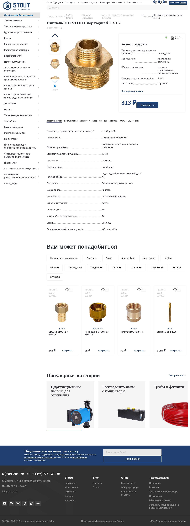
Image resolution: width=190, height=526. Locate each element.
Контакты (137, 3)
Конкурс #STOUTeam (121, 3)
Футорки (177, 267)
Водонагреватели (13, 56)
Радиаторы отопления (16, 44)
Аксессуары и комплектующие (20, 168)
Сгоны (109, 258)
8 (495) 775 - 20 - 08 (47, 474)
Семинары (105, 3)
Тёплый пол (10, 121)
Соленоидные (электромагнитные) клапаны (19, 176)
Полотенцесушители (14, 61)
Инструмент (10, 162)
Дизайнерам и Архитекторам (18, 15)
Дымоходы (10, 103)
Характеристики (54, 121)
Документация (71, 121)
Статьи (122, 121)
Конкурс (69, 496)
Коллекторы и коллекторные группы (19, 87)
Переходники (75, 267)
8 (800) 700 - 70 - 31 (16, 474)
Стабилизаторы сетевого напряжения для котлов (17, 155)
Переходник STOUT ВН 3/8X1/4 (96, 333)
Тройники (117, 267)
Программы (155, 496)
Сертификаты (128, 483)
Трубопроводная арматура (18, 26)
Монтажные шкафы (14, 133)
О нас (49, 3)
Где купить (58, 3)
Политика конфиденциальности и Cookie (102, 521)
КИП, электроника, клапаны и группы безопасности (19, 78)
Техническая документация (163, 491)
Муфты (168, 258)
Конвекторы (10, 139)
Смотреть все (176, 375)
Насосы (8, 109)
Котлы (7, 38)
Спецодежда (10, 183)
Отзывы (103, 121)
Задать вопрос (135, 121)
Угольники (136, 267)
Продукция (70, 483)
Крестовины (149, 258)
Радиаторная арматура (16, 50)
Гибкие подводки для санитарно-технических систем (20, 146)
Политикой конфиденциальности (39, 457)
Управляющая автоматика (18, 115)
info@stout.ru (9, 491)
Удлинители (157, 267)
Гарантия (113, 121)
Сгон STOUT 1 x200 (167, 332)
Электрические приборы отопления (17, 69)
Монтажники (71, 487)
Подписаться (132, 458)
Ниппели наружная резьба (64, 258)
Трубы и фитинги (13, 20)
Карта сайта (48, 521)
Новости (97, 483)
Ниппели (54, 267)
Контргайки (128, 258)
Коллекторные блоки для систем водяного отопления (18, 96)
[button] (55, 35)
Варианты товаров (88, 121)
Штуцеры (55, 277)
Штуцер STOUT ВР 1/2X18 (58, 333)
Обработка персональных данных (168, 521)
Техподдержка (72, 3)
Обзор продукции (130, 487)
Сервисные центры (89, 3)
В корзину (67, 351)
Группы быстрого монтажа (18, 32)
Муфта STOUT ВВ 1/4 (132, 332)
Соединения (97, 267)
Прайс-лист (155, 483)
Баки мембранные (13, 127)
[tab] (54, 121)
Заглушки (92, 258)
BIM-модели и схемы (160, 500)
